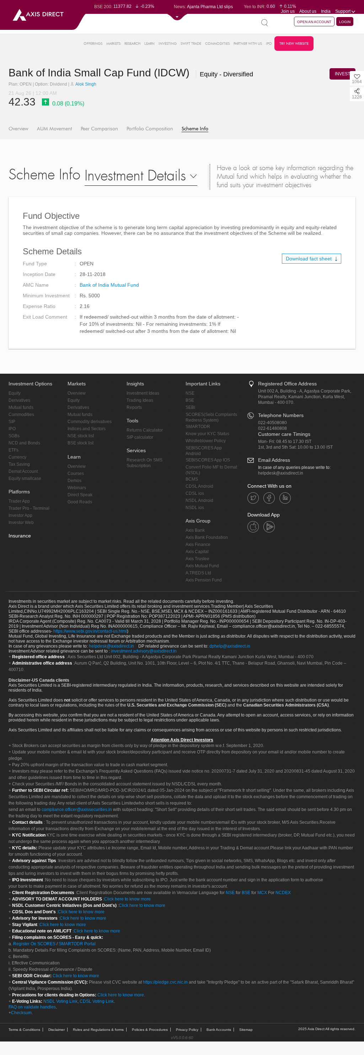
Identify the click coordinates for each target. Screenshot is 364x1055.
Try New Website (294, 43)
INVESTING (168, 43)
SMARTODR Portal (77, 943)
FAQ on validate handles (32, 1007)
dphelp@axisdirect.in (229, 646)
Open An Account (314, 22)
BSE (190, 400)
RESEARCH (132, 43)
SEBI (190, 407)
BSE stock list (80, 442)
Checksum (21, 1012)
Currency (17, 457)
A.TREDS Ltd (198, 572)
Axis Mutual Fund (202, 565)
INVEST (342, 73)
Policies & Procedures (150, 1030)
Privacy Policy (187, 1030)
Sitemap (246, 1030)
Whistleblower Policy (206, 440)
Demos (74, 480)
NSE (190, 393)
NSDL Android (199, 500)
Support (343, 11)
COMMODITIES (217, 43)
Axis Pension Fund (204, 580)
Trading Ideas (140, 400)
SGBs (14, 435)
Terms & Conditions (24, 1030)
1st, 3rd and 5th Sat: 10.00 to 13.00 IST (295, 447)
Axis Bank (195, 530)
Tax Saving (19, 464)
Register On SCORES (33, 943)
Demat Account (23, 471)
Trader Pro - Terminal (29, 508)
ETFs (13, 450)
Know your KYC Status (207, 433)
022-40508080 (272, 422)
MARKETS (113, 43)
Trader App (19, 501)
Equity (15, 393)
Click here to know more (127, 899)
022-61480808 (272, 428)
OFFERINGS (93, 43)
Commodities (21, 414)
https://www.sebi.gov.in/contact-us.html (90, 631)
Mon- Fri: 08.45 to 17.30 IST (284, 441)
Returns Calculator (145, 430)
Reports (134, 407)
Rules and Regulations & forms (98, 1030)
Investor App (20, 515)
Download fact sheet (309, 258)
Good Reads (80, 501)
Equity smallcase (25, 478)
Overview (18, 129)
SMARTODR (198, 426)
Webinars (77, 487)
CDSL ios (195, 493)
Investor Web (21, 522)
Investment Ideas (143, 393)
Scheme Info (195, 129)
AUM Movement (54, 129)
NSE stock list (81, 435)
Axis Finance (198, 544)
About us (307, 11)
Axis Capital (197, 551)
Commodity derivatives (90, 421)
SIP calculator (140, 437)
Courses (76, 473)
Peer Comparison (99, 129)
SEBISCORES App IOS (208, 460)
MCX (262, 892)
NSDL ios (195, 507)
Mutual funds (21, 407)
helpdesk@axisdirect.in (280, 473)
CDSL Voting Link (97, 1001)
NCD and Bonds (24, 442)
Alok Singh (85, 84)
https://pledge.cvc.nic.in (165, 982)
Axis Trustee (197, 558)
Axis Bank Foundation (207, 537)
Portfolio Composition (150, 129)
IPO (269, 43)
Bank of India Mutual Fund (109, 285)
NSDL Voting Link (60, 1001)
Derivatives (19, 400)
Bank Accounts (219, 1030)
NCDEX (283, 892)
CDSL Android (199, 486)
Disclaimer (56, 1030)
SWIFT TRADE (191, 43)
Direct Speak (80, 494)
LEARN (149, 43)
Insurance (20, 536)
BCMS (192, 479)
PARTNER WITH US (248, 43)
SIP (12, 421)
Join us (288, 11)
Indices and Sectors (87, 428)
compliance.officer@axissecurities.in (77, 809)
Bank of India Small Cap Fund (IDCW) (100, 73)
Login (344, 22)
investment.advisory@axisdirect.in (144, 651)
